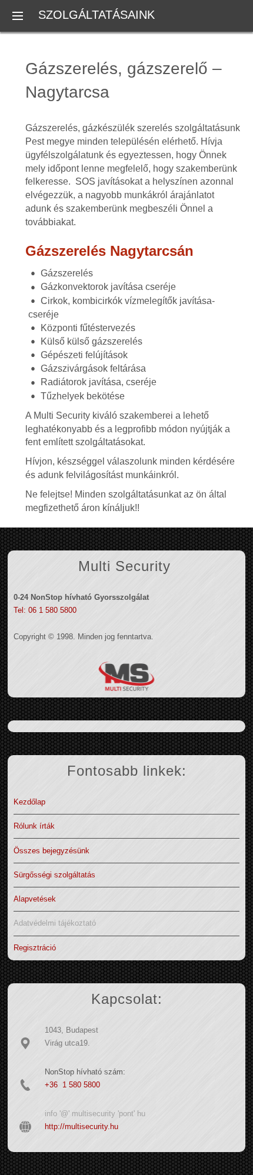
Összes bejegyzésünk (51, 850)
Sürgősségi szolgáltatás (54, 874)
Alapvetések (35, 898)
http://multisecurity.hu (81, 1126)
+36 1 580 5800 (72, 1084)
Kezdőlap (29, 801)
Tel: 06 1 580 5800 (45, 610)
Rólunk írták (34, 826)
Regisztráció (35, 947)
